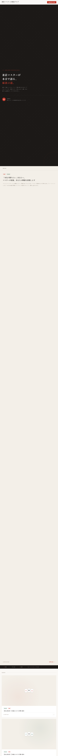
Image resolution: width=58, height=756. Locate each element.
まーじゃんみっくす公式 (33, 667)
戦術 (6, 667)
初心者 (13, 667)
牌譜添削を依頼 (51, 2)
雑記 (22, 667)
